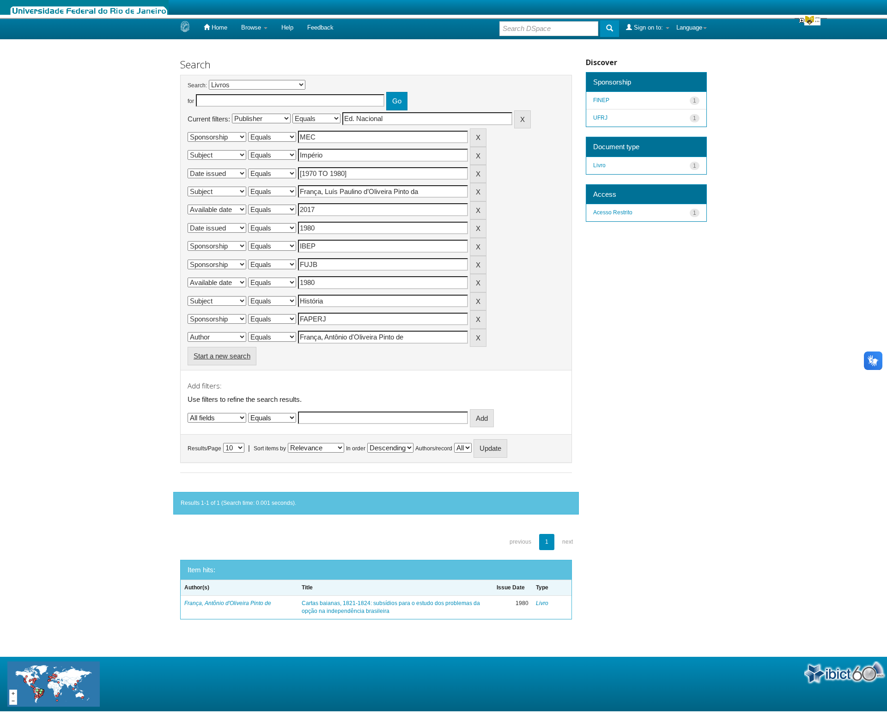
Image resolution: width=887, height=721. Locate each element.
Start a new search (222, 356)
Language (689, 27)
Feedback (320, 27)
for (191, 101)
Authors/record (433, 448)
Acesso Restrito (612, 212)
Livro (542, 603)
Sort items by (270, 448)
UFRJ (600, 118)
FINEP (601, 100)
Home (218, 27)
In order (355, 448)
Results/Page (204, 448)
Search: (197, 85)
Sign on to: (648, 27)
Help (287, 27)
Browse (252, 27)
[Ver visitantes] (53, 683)
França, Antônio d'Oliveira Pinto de (227, 603)
